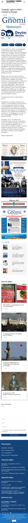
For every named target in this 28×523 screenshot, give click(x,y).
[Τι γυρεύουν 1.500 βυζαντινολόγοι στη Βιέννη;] (14, 381)
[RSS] (5, 513)
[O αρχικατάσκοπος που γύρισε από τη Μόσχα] (14, 322)
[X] (8, 513)
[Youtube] (10, 513)
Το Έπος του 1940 (6, 485)
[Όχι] (26, 518)
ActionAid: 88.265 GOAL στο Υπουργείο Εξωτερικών (11, 482)
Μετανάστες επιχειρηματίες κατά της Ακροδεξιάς (13, 305)
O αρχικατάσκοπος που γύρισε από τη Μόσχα (12, 334)
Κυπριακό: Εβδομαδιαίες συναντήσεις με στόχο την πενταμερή (11, 364)
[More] (24, 44)
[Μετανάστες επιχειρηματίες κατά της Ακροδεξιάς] (14, 293)
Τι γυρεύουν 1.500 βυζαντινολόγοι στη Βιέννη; (11, 393)
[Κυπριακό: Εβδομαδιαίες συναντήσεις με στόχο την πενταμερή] (14, 351)
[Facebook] (2, 513)
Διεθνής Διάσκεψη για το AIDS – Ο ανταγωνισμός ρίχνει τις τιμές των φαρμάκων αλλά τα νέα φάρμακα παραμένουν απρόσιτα (12, 492)
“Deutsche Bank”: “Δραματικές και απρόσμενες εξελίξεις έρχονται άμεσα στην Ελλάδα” (13, 488)
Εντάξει (14, 520)
